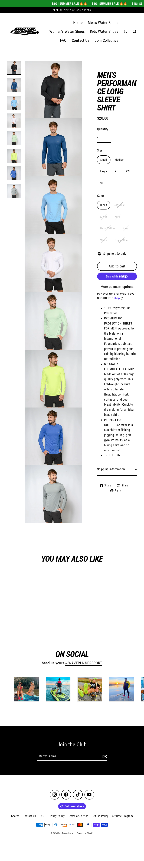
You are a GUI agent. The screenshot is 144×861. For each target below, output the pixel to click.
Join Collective (106, 40)
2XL (128, 171)
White (103, 240)
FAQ (63, 40)
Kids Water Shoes (104, 31)
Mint (117, 216)
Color (100, 195)
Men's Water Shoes (103, 22)
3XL (102, 183)
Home (78, 22)
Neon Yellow (107, 228)
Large (103, 171)
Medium (119, 159)
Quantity (102, 129)
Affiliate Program (122, 816)
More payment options (117, 287)
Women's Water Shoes (67, 31)
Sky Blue (119, 205)
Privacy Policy (56, 816)
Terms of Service (78, 816)
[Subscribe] (104, 756)
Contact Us (81, 40)
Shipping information (111, 469)
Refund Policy (100, 816)
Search (15, 816)
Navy (126, 228)
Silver (103, 216)
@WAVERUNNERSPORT (83, 663)
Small (103, 159)
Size (100, 150)
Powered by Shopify (85, 833)
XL (116, 171)
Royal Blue (121, 240)
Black (103, 205)
